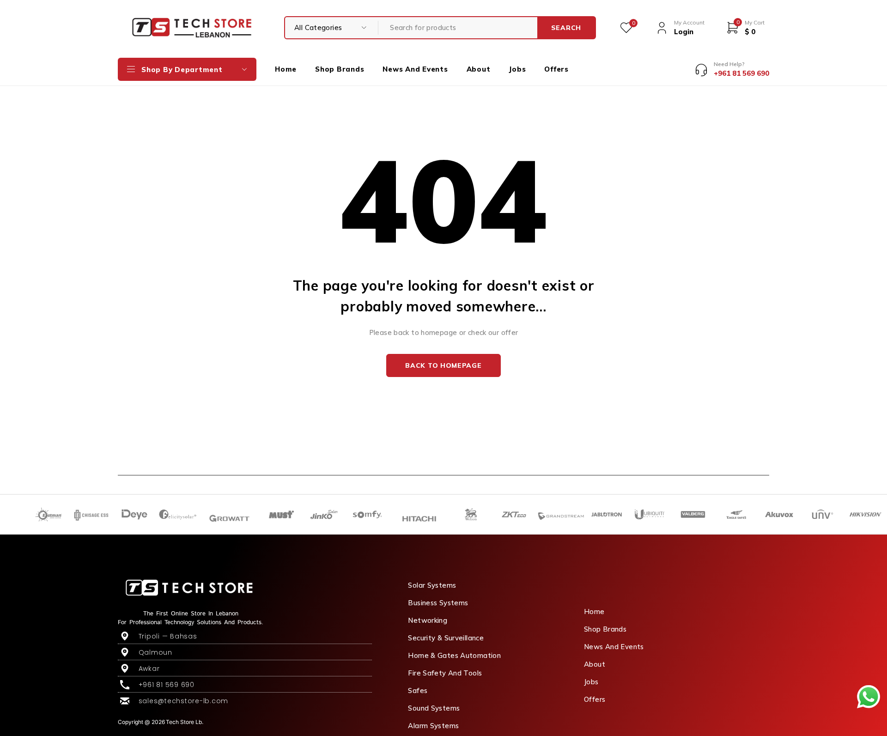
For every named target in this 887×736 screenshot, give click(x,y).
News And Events (614, 646)
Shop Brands (605, 629)
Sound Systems (434, 708)
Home (594, 611)
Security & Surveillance (446, 637)
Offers (594, 699)
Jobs (591, 681)
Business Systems (438, 602)
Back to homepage (443, 365)
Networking (427, 620)
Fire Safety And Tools (445, 673)
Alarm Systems (433, 725)
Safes (417, 690)
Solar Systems (432, 585)
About (594, 664)
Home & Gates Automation (454, 655)
